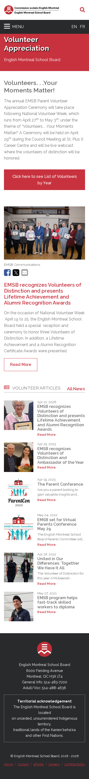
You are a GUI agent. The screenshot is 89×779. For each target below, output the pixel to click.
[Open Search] (82, 10)
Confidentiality (74, 764)
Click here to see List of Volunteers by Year (44, 179)
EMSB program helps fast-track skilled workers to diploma (57, 602)
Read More (20, 364)
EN (74, 26)
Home (8, 764)
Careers (54, 764)
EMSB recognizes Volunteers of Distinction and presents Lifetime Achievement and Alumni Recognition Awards (42, 294)
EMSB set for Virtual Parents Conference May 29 (56, 524)
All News (76, 388)
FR (82, 26)
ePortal (38, 764)
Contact (23, 764)
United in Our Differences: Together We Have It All (58, 563)
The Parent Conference (60, 484)
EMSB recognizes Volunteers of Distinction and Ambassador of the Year (60, 455)
